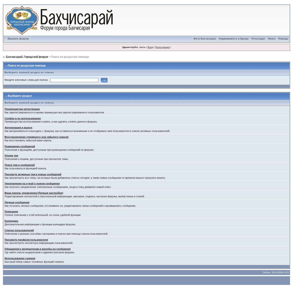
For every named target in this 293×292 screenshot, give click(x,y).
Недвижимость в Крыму (234, 38)
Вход (150, 47)
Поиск (272, 38)
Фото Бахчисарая (205, 38)
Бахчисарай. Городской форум (27, 56)
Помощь (283, 38)
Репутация (258, 38)
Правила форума (18, 38)
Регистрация (162, 47)
